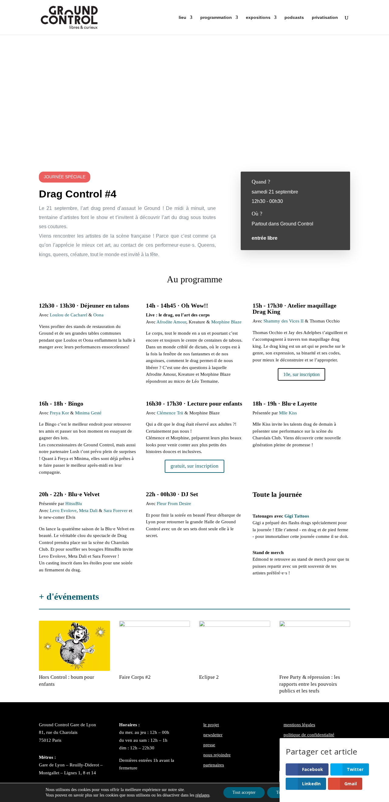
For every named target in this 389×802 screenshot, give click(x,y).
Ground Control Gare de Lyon (67, 724)
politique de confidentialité (309, 734)
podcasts (294, 17)
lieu (182, 17)
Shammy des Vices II (283, 321)
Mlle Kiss (288, 412)
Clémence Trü (170, 412)
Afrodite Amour (171, 321)
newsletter (212, 734)
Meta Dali (88, 510)
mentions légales (299, 724)
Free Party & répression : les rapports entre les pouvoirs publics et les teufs (309, 683)
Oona (98, 314)
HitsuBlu (73, 503)
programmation (216, 17)
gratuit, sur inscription (194, 466)
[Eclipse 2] (234, 646)
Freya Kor (59, 412)
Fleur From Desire (174, 503)
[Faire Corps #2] (154, 646)
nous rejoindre (217, 754)
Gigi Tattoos (297, 516)
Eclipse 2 (209, 677)
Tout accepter (244, 792)
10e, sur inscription (301, 374)
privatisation (325, 17)
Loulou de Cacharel (68, 314)
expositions (258, 17)
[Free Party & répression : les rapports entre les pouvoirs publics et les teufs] (314, 646)
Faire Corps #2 (135, 677)
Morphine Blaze (226, 321)
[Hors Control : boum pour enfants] (74, 646)
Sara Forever (116, 510)
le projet (211, 724)
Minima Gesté (88, 412)
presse (209, 744)
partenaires (213, 764)
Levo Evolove (63, 510)
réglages (202, 795)
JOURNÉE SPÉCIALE (64, 176)
